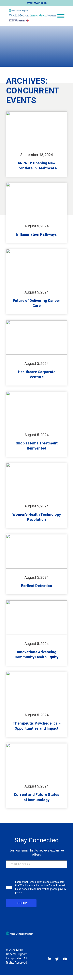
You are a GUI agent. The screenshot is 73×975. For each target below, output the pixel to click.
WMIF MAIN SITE (37, 3)
